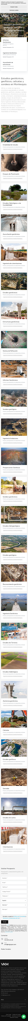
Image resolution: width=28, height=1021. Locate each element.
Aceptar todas (14, 7)
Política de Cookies (16, 1014)
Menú (2, 999)
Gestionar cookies (14, 10)
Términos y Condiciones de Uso (11, 918)
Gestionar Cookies (14, 1017)
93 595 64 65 (4, 993)
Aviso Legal (8, 1014)
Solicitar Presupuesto (7, 47)
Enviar (4, 922)
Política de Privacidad (19, 916)
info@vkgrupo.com (5, 995)
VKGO (8, 925)
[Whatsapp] (24, 1017)
